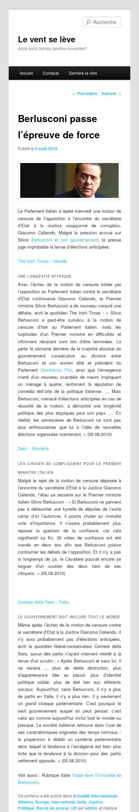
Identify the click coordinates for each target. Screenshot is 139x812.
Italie (81, 802)
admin (91, 808)
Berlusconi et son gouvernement (64, 239)
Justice (95, 802)
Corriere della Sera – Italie (43, 602)
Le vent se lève (46, 39)
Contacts (51, 73)
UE (74, 808)
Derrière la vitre (83, 73)
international (63, 802)
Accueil (26, 73)
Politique (26, 808)
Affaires (25, 802)
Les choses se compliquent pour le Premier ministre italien (69, 468)
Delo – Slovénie (33, 448)
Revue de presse (52, 808)
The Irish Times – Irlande (42, 261)
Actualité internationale (95, 796)
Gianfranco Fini (56, 370)
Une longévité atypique (45, 276)
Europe (42, 802)
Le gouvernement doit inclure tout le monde (69, 616)
